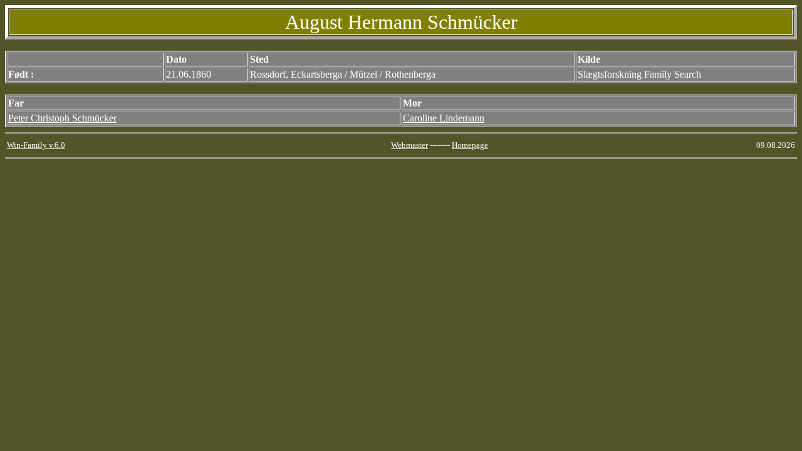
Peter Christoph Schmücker (62, 118)
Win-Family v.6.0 (36, 145)
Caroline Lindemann (443, 118)
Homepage (470, 145)
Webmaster (409, 145)
